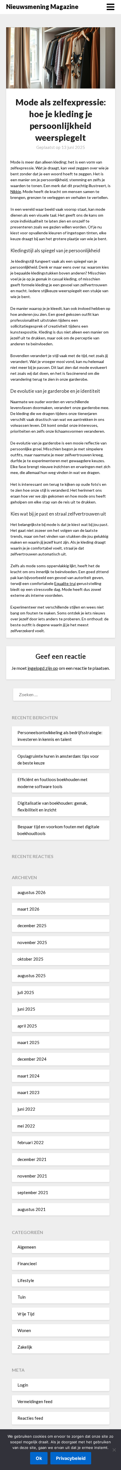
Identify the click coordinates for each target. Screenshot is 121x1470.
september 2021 (32, 1192)
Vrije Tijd (25, 1313)
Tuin (21, 1296)
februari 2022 (30, 1142)
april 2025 (27, 1025)
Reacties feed (30, 1418)
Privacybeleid (71, 1458)
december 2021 (31, 1159)
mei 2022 (26, 1125)
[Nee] (114, 1450)
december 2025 (31, 925)
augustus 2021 (31, 1209)
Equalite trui (65, 583)
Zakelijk (24, 1346)
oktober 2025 (30, 958)
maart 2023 (28, 1092)
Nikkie (15, 191)
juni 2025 (26, 1008)
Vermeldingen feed (34, 1401)
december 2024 (31, 1058)
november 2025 (32, 942)
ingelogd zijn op (43, 668)
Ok (39, 1458)
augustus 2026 (31, 892)
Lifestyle (25, 1280)
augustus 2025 (31, 975)
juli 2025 (25, 992)
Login (22, 1384)
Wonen (24, 1330)
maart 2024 (28, 1075)
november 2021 (32, 1175)
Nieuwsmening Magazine (42, 6)
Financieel (27, 1263)
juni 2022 (26, 1108)
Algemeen (26, 1246)
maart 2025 (28, 1042)
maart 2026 (28, 908)
